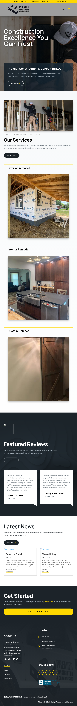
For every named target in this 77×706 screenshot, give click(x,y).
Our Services (8, 674)
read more (9, 572)
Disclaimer (70, 702)
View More (10, 460)
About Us (7, 666)
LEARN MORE (15, 83)
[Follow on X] (54, 672)
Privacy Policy (42, 702)
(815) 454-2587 (48, 602)
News (6, 670)
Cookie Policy (51, 702)
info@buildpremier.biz (49, 641)
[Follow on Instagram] (48, 672)
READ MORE (10, 542)
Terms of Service (61, 702)
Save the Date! (14, 554)
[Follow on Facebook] (41, 672)
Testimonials (8, 679)
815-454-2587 (45, 637)
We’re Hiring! (49, 554)
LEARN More (11, 155)
